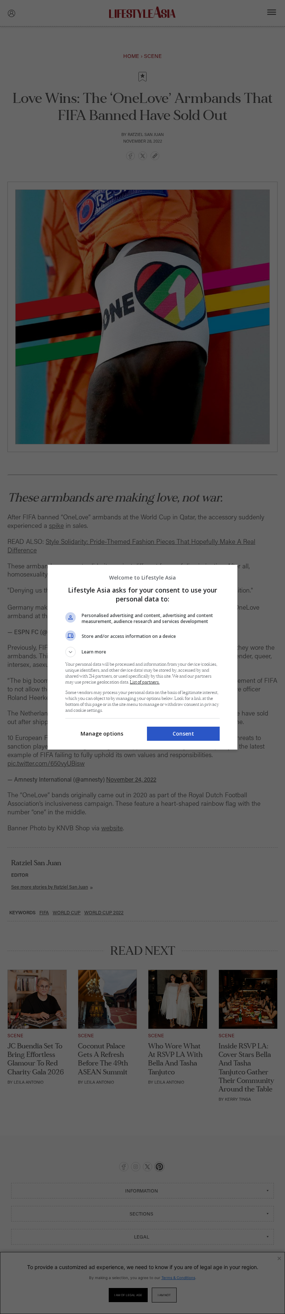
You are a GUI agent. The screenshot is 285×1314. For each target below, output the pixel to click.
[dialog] (143, 657)
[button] (142, 652)
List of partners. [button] (145, 682)
